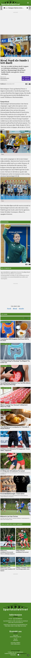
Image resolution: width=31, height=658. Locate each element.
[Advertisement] (15, 23)
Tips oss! (27, 79)
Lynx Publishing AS (21, 653)
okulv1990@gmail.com (15, 636)
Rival (15, 309)
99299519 (27, 77)
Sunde (21, 309)
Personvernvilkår (15, 650)
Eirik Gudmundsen (15, 644)
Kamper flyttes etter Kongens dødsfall (13, 8)
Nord (9, 309)
